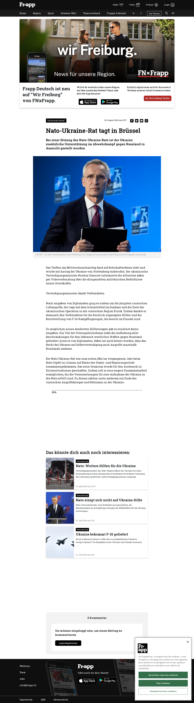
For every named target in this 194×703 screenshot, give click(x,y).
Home (23, 13)
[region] (163, 669)
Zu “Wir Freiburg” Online (158, 98)
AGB (43, 699)
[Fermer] (187, 642)
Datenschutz (61, 699)
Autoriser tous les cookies (163, 674)
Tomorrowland (91, 13)
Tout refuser (163, 683)
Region (37, 13)
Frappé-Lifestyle (116, 13)
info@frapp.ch (28, 685)
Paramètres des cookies (163, 691)
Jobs (22, 678)
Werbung (25, 665)
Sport (51, 13)
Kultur (136, 13)
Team (23, 672)
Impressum (26, 699)
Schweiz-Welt (68, 13)
